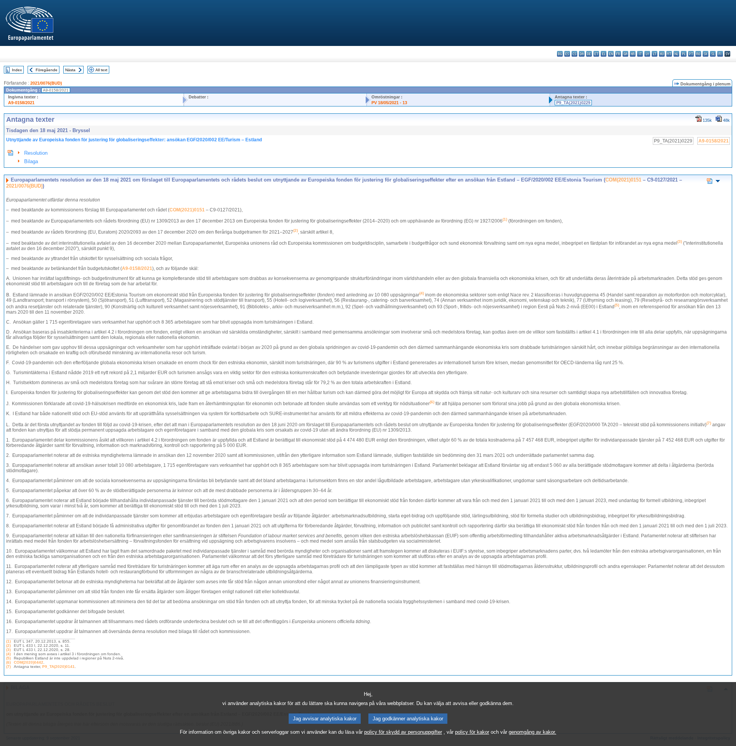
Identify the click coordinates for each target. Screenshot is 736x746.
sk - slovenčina (705, 54)
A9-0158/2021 (21, 102)
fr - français (618, 54)
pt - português (691, 54)
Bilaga (31, 161)
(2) (8, 645)
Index (17, 70)
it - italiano (640, 54)
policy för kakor (472, 732)
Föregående (47, 70)
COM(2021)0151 (623, 180)
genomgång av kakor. (532, 732)
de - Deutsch (589, 54)
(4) (8, 654)
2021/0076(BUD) (46, 83)
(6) (8, 662)
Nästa (70, 70)
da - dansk (582, 54)
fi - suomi (720, 54)
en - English (611, 54)
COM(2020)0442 (28, 662)
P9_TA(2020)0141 (58, 666)
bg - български (560, 54)
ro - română (698, 54)
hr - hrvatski (633, 54)
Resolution (36, 153)
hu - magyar (662, 54)
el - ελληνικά (603, 54)
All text (101, 70)
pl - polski (684, 54)
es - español (567, 54)
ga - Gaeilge (625, 54)
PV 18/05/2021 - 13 (389, 102)
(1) (8, 641)
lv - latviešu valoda (647, 54)
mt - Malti (669, 54)
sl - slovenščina (713, 54)
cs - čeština (574, 54)
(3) (8, 650)
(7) (8, 666)
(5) (8, 658)
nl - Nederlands (676, 54)
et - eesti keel (596, 54)
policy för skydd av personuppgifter (403, 732)
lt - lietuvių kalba (654, 54)
